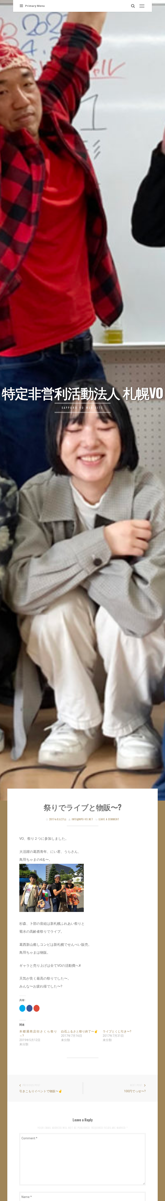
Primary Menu (35, 5)
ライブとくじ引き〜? (117, 1031)
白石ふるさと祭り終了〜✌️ (79, 1031)
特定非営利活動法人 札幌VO (82, 392)
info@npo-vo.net (82, 819)
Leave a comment (109, 819)
